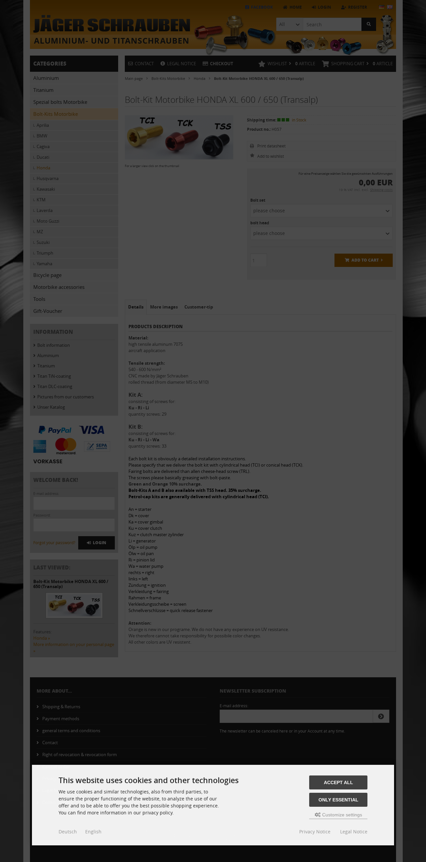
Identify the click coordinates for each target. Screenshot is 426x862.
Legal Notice (353, 831)
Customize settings (341, 814)
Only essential (338, 799)
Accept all (338, 782)
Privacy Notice (314, 831)
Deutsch (68, 831)
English (93, 831)
